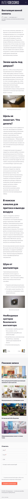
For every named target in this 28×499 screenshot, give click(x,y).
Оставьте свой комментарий (10, 464)
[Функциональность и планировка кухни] (14, 392)
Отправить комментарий (9, 483)
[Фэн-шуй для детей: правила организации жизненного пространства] (14, 372)
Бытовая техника (6, 19)
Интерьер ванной (15, 19)
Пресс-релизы (5, 497)
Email (4, 454)
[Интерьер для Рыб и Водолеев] (14, 409)
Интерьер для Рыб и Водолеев (10, 418)
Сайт (4, 459)
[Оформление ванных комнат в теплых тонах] (14, 427)
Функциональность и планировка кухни (13, 400)
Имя (4, 450)
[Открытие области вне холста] (25, 2)
